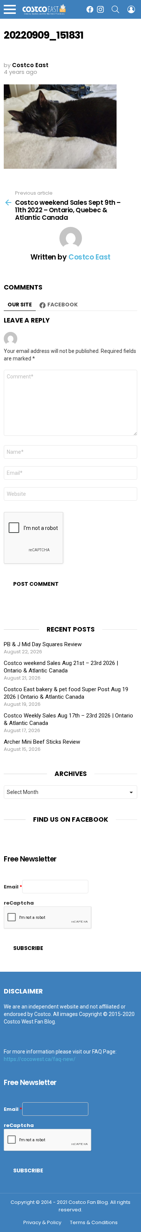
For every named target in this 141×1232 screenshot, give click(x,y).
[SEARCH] (115, 9)
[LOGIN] (131, 9)
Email (13, 886)
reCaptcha (19, 902)
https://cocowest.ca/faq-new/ (40, 1059)
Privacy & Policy (42, 1223)
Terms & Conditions (94, 1223)
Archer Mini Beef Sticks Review (42, 741)
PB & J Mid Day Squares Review (43, 644)
